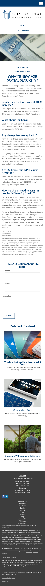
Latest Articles (22, 519)
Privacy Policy (5, 581)
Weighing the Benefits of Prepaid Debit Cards (22, 363)
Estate (22, 508)
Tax (22, 512)
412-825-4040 (23, 30)
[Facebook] (23, 25)
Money (22, 514)
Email (7, 283)
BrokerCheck (5, 527)
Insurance (22, 510)
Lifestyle (22, 517)
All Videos (22, 521)
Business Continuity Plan (8, 578)
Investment (22, 506)
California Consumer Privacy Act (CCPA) (17, 550)
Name (7, 270)
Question (7, 296)
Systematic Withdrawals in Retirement (22, 456)
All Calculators (22, 523)
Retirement (22, 503)
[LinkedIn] (21, 25)
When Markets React (22, 410)
